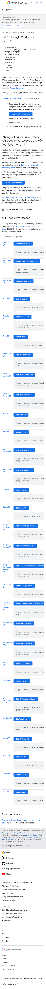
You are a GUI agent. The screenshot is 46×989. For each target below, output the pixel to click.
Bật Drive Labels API (23, 470)
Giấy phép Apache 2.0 (30, 835)
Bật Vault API (21, 792)
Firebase (5, 962)
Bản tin (4, 934)
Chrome (4, 959)
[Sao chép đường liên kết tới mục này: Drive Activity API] (5, 454)
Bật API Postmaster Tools (25, 699)
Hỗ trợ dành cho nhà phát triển (12, 897)
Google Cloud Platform (10, 966)
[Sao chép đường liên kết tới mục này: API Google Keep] (8, 587)
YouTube (5, 941)
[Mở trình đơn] (3, 2)
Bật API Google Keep (24, 586)
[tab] (13, 98)
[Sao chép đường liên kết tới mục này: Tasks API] (5, 776)
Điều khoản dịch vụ (8, 900)
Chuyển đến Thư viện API (21, 114)
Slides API (6, 756)
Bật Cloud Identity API (24, 375)
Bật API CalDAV (21, 299)
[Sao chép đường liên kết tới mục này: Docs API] (5, 416)
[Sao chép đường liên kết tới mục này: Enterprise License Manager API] (7, 609)
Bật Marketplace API (23, 623)
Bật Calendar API (22, 317)
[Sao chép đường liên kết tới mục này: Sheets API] (5, 740)
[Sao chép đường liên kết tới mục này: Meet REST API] (7, 665)
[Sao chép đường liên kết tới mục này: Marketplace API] (7, 625)
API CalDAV (7, 298)
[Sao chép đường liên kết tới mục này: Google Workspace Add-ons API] (7, 571)
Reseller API (7, 718)
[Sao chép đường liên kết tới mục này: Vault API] (5, 794)
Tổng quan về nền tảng (10, 886)
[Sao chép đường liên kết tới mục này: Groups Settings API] (5, 549)
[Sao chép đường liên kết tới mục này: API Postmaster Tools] (9, 702)
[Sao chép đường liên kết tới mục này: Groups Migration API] (7, 529)
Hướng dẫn (30, 32)
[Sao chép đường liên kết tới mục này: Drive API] (5, 434)
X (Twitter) (5, 937)
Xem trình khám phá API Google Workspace (19, 197)
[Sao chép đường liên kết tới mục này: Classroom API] (7, 356)
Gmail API (6, 507)
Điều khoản (5, 978)
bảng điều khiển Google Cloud (12, 917)
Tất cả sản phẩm (8, 969)
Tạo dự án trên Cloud (18, 88)
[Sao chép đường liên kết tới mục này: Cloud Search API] (5, 398)
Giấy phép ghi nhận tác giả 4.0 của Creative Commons (19, 833)
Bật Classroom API (23, 355)
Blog (3, 930)
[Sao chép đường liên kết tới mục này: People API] (5, 682)
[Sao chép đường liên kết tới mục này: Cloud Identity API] (5, 378)
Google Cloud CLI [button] (33, 99)
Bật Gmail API (21, 508)
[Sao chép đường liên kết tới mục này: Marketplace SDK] (8, 645)
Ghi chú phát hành (8, 893)
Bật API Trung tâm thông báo (26, 261)
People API (7, 680)
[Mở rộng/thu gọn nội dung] (15, 47)
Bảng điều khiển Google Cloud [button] (14, 99)
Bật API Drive (21, 432)
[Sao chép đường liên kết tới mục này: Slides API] (5, 758)
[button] (23, 209)
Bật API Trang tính (22, 739)
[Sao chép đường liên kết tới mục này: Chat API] (5, 338)
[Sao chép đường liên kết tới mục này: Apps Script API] (7, 283)
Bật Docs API (21, 415)
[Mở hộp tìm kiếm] (32, 2)
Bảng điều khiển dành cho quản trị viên (15, 910)
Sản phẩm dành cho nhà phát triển (14, 890)
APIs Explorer (6, 921)
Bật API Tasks (21, 775)
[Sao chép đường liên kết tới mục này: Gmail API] (5, 509)
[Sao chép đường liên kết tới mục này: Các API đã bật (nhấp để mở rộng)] (34, 209)
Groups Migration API (6, 527)
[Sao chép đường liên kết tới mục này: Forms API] (5, 491)
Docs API (6, 414)
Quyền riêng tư (17, 978)
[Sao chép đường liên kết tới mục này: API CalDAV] (5, 300)
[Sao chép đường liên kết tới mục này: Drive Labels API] (7, 471)
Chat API (6, 336)
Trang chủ (7, 9)
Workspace (24, 2)
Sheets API (6, 738)
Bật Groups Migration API (25, 526)
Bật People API (21, 681)
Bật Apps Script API (23, 281)
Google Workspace (17, 32)
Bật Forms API (21, 490)
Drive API (6, 431)
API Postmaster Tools (7, 700)
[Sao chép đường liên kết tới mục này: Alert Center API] (7, 263)
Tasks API (6, 774)
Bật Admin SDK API (23, 244)
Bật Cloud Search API (24, 395)
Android (4, 955)
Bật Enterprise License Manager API (29, 603)
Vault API (6, 791)
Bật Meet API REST (23, 663)
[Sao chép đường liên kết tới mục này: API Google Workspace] (32, 218)
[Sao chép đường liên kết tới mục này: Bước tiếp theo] (22, 814)
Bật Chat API (21, 337)
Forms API (6, 489)
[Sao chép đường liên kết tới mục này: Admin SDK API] (7, 245)
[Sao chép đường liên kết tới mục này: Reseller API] (5, 720)
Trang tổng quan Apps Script (12, 913)
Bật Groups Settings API (25, 546)
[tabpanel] (23, 115)
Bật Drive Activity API (24, 450)
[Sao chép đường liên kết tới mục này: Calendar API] (7, 318)
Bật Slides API (21, 757)
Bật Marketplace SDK (24, 643)
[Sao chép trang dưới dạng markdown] (11, 41)
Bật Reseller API (22, 719)
